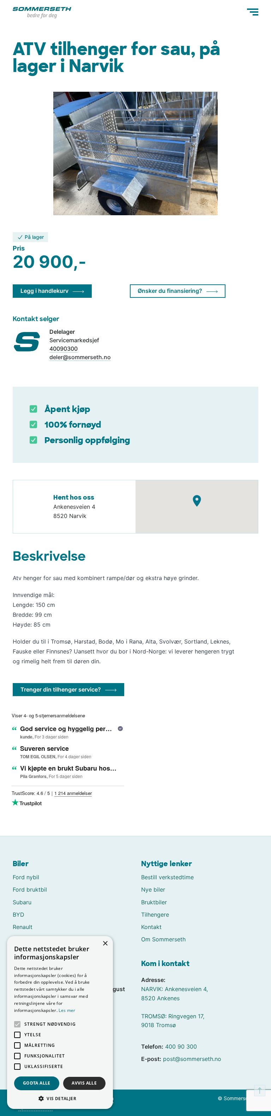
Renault (22, 926)
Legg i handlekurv (44, 290)
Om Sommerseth (163, 939)
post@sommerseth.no (192, 1058)
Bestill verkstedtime (167, 877)
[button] (60, 1098)
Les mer (67, 1010)
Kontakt (151, 926)
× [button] (105, 943)
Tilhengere (155, 914)
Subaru (22, 902)
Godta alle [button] (36, 1083)
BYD (18, 914)
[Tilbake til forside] (42, 12)
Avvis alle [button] (84, 1083)
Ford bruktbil (30, 889)
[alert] (60, 1022)
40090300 (63, 348)
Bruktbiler (154, 902)
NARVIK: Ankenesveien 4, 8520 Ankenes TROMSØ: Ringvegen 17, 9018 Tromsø (174, 1006)
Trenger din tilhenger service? (60, 689)
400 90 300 (181, 1046)
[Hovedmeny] (252, 12)
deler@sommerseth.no (80, 357)
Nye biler (153, 889)
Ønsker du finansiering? (170, 290)
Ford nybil (26, 877)
